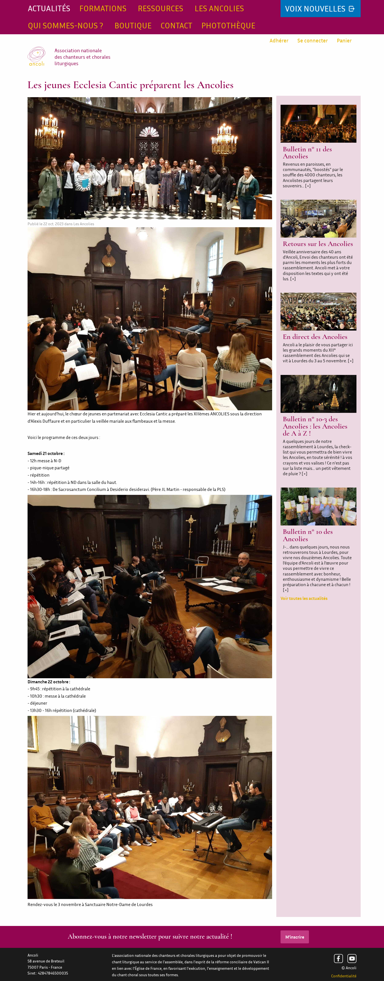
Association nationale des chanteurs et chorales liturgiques (82, 57)
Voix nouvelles (316, 8)
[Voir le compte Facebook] (338, 958)
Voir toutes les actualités (304, 598)
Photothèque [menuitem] (228, 25)
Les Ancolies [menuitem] (219, 8)
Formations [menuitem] (103, 8)
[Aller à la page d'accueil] (41, 50)
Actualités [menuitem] (49, 8)
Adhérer (279, 40)
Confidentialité (343, 975)
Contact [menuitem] (176, 25)
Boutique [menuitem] (133, 25)
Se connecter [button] (312, 40)
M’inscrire (294, 937)
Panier (344, 40)
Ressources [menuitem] (160, 8)
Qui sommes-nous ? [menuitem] (65, 25)
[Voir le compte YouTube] (351, 958)
